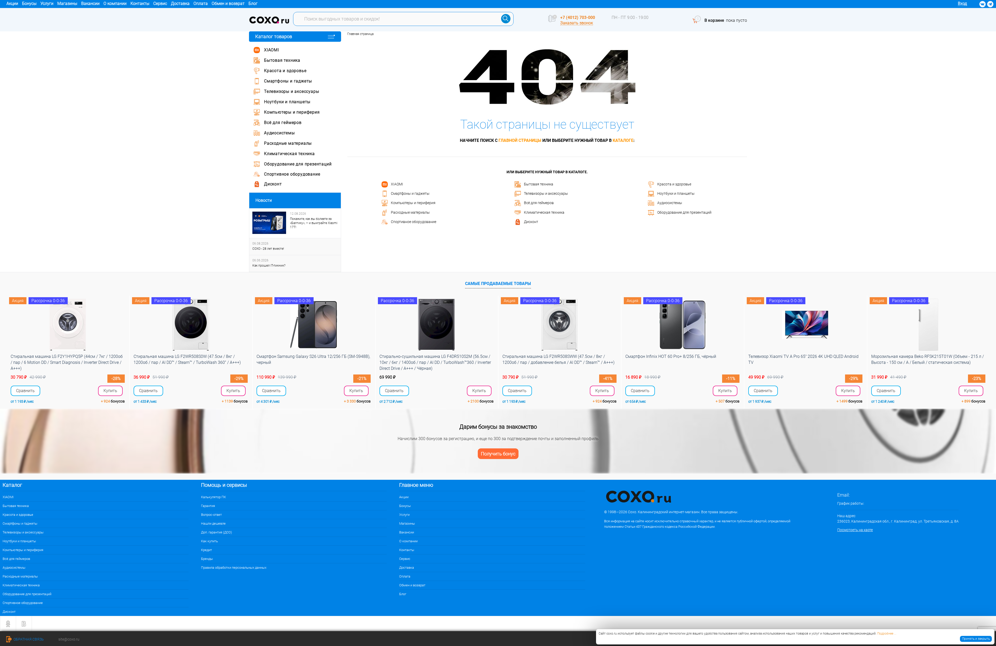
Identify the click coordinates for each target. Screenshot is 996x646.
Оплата (200, 3)
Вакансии (90, 3)
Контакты (139, 3)
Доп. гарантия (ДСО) (216, 532)
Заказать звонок (576, 22)
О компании (115, 3)
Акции (12, 3)
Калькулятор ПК (213, 497)
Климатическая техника (544, 212)
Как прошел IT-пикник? (268, 265)
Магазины (67, 3)
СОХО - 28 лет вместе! (268, 249)
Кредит (206, 550)
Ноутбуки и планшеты (676, 193)
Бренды (207, 559)
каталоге (623, 140)
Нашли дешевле (213, 523)
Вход (962, 3)
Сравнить (25, 391)
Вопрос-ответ (211, 515)
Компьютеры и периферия (413, 203)
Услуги (46, 3)
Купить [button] (110, 390)
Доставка (180, 3)
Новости (263, 200)
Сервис (160, 3)
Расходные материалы (410, 212)
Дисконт (531, 222)
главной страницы (520, 140)
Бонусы (29, 3)
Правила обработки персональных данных (233, 567)
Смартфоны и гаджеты (410, 193)
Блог (253, 3)
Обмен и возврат (228, 3)
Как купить (209, 541)
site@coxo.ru (68, 639)
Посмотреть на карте (855, 530)
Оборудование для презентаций (684, 212)
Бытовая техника (538, 184)
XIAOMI (397, 184)
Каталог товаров (273, 36)
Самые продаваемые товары (498, 283)
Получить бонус (498, 453)
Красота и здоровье (674, 184)
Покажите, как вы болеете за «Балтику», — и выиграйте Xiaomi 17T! (313, 223)
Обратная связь (28, 639)
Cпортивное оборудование (413, 222)
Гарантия (208, 506)
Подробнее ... (886, 633)
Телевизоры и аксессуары (546, 193)
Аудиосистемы (669, 203)
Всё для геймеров (539, 203)
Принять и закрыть (976, 639)
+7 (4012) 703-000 (577, 17)
